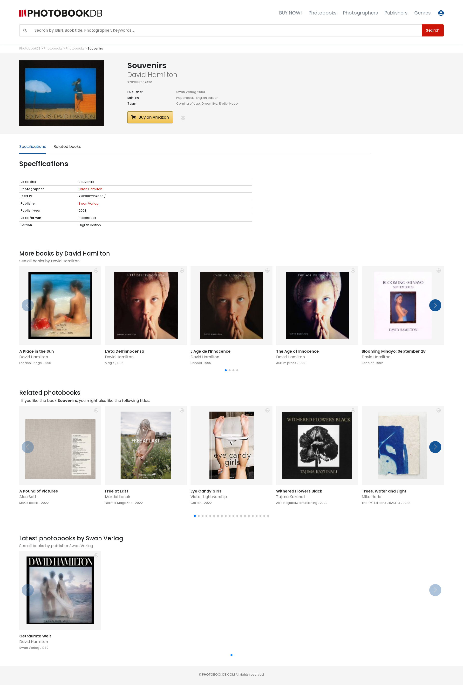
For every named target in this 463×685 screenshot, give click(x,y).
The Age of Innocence (297, 351)
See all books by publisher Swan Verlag (56, 546)
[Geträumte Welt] (60, 590)
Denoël (196, 363)
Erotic (223, 103)
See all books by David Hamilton (49, 261)
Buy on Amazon (153, 117)
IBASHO (394, 503)
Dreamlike (210, 103)
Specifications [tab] (32, 146)
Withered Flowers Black (299, 491)
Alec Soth (28, 496)
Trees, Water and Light (384, 491)
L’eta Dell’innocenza (124, 351)
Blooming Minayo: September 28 (394, 351)
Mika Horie (371, 496)
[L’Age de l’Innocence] (231, 305)
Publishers (396, 13)
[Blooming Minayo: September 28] (403, 305)
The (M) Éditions (374, 503)
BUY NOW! (290, 13)
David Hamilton (90, 189)
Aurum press (286, 363)
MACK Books (29, 503)
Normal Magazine (119, 503)
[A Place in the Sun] (60, 305)
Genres (422, 13)
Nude (233, 103)
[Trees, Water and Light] (403, 445)
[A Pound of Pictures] (60, 445)
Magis (109, 363)
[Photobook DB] (98, 13)
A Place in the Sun (36, 351)
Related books (67, 146)
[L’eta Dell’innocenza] (146, 305)
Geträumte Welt (35, 636)
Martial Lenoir (117, 496)
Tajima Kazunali (290, 496)
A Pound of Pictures (38, 491)
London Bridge (30, 363)
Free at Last (116, 491)
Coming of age (188, 103)
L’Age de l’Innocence (211, 351)
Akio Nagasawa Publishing (296, 503)
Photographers (360, 13)
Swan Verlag (186, 92)
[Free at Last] (146, 445)
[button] (183, 118)
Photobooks (322, 13)
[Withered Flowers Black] (317, 445)
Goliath (196, 503)
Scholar (368, 363)
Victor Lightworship (209, 496)
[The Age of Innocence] (317, 305)
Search (433, 30)
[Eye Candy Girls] (231, 445)
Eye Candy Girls (206, 491)
